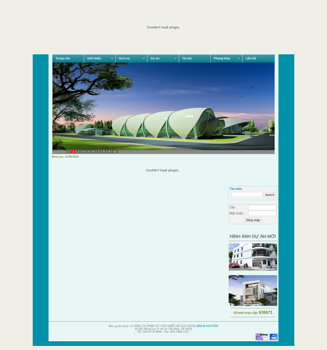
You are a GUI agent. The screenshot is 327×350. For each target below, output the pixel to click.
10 (114, 151)
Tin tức (187, 58)
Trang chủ (62, 58)
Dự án (153, 58)
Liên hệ (251, 58)
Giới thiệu (92, 58)
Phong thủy (220, 58)
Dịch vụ (122, 58)
